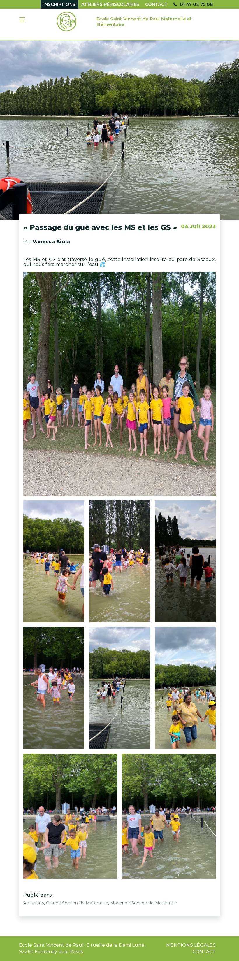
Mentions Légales (191, 945)
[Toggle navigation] (23, 20)
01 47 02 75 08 (196, 4)
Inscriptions (59, 4)
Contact (156, 4)
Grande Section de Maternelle (77, 903)
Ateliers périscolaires (110, 4)
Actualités (33, 903)
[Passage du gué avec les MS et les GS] (119, 130)
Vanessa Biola (51, 241)
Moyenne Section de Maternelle (143, 903)
